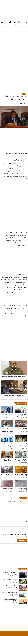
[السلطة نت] (14, 23)
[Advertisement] (14, 9)
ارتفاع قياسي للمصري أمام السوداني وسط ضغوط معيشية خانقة (7, 461)
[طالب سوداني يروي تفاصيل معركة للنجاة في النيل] (23, 581)
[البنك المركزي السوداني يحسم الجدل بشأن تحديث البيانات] (7, 438)
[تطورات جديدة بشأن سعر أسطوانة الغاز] (7, 483)
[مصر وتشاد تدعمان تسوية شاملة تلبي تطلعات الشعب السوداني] (23, 588)
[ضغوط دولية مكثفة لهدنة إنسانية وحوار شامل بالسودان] (23, 575)
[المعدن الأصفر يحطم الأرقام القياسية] (21, 469)
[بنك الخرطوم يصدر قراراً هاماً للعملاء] (7, 469)
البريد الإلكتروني (23, 528)
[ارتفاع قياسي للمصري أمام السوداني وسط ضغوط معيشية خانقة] (7, 454)
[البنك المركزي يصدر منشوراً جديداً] (7, 409)
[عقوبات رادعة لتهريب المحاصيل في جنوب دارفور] (21, 483)
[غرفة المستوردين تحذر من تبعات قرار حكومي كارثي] (21, 409)
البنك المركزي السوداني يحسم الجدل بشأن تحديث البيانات (8, 445)
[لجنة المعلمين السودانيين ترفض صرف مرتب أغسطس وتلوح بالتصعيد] (7, 423)
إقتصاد (24, 93)
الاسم (25, 521)
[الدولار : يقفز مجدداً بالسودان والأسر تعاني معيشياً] (21, 454)
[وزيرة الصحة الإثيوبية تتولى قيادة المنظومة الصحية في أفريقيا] (23, 601)
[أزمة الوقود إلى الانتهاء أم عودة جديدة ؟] (21, 423)
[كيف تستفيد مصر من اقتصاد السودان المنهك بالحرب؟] (21, 438)
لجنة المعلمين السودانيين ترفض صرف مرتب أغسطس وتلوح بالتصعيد (7, 430)
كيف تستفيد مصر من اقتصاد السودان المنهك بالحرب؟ (22, 445)
